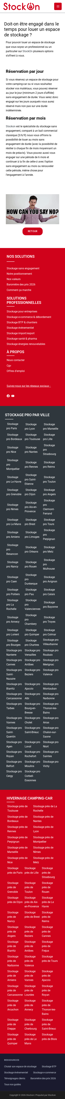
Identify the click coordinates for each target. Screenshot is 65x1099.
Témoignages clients (14, 1078)
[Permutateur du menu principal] (58, 6)
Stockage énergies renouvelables (26, 344)
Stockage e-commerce (44, 1072)
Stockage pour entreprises (22, 311)
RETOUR (32, 231)
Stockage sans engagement (23, 268)
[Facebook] (8, 396)
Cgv (9, 365)
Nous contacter (15, 360)
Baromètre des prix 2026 (21, 284)
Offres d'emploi (16, 371)
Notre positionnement (19, 273)
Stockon (11, 126)
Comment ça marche (19, 290)
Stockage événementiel (20, 327)
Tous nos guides (12, 1084)
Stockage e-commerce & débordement (29, 317)
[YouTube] (12, 396)
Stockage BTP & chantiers (22, 322)
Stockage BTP (49, 1066)
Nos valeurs (13, 279)
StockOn (27, 51)
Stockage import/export (20, 333)
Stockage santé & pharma (22, 338)
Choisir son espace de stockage (20, 1066)
